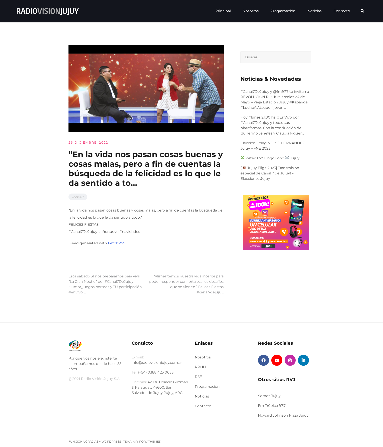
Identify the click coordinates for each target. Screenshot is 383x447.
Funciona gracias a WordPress (94, 441)
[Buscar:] (275, 57)
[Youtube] (276, 360)
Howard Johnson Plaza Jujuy (283, 415)
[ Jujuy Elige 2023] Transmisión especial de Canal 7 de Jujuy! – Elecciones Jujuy (269, 173)
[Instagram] (290, 360)
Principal (223, 11)
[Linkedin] (303, 360)
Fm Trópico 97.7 (271, 405)
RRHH (200, 367)
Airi (136, 441)
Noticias (314, 11)
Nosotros (251, 11)
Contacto (342, 11)
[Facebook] (263, 360)
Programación (283, 11)
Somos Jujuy (269, 396)
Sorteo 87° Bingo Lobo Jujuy (271, 158)
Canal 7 (78, 196)
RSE (198, 377)
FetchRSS (116, 243)
